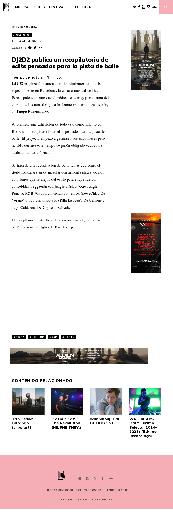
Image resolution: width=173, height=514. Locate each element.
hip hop (38, 337)
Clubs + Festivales (52, 7)
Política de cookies (89, 490)
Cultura (83, 7)
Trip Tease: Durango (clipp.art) (22, 423)
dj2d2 (20, 337)
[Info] (79, 478)
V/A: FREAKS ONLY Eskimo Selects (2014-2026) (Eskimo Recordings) (143, 427)
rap (54, 337)
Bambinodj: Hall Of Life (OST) (105, 421)
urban (69, 337)
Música (21, 7)
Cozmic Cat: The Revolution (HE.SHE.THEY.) (66, 423)
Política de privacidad (58, 490)
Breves (17, 27)
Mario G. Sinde (30, 41)
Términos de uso (118, 490)
